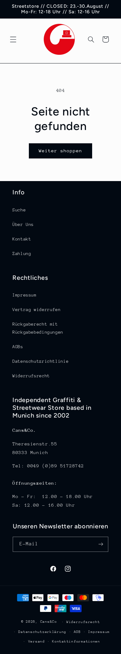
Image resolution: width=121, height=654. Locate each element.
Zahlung (21, 253)
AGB (77, 632)
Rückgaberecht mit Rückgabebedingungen (37, 328)
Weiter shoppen (61, 150)
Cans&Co (48, 622)
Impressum (24, 294)
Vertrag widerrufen (36, 309)
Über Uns (23, 224)
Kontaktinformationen (76, 641)
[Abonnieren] (101, 544)
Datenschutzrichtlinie (40, 361)
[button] (13, 39)
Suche (19, 209)
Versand (36, 641)
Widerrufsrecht (31, 375)
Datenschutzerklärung (42, 632)
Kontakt (21, 238)
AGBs (17, 346)
